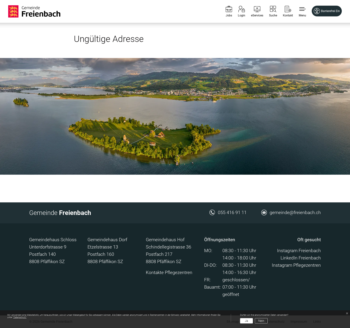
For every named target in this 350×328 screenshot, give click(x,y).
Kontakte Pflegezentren (169, 272)
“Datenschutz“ (20, 317)
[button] (299, 11)
